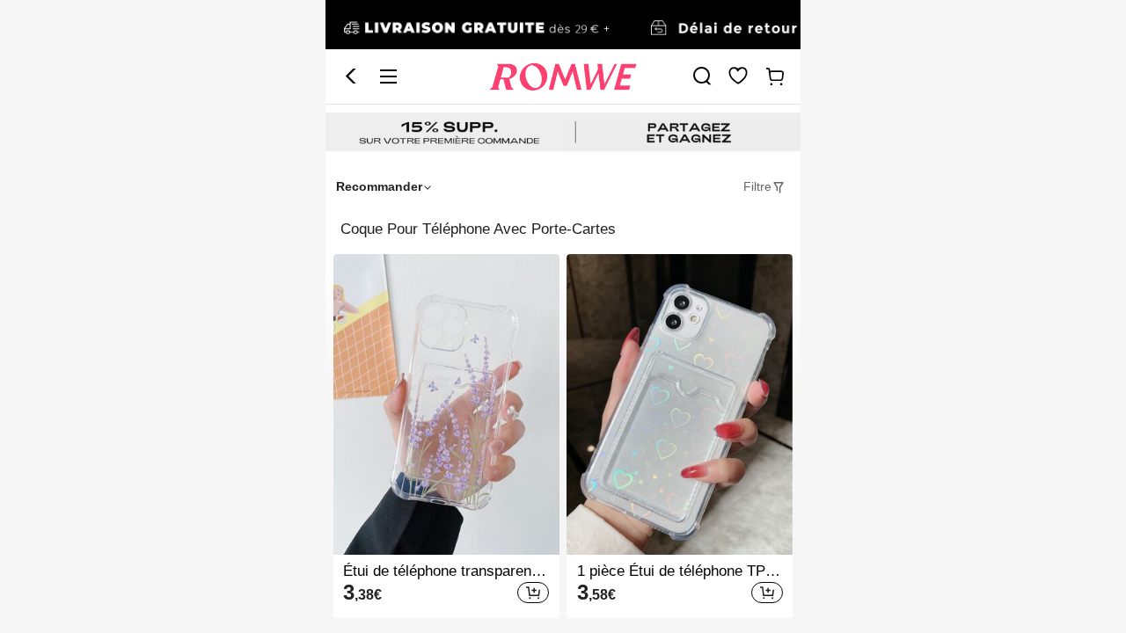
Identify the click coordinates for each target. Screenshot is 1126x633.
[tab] (764, 187)
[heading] (562, 229)
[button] (351, 76)
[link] (563, 25)
